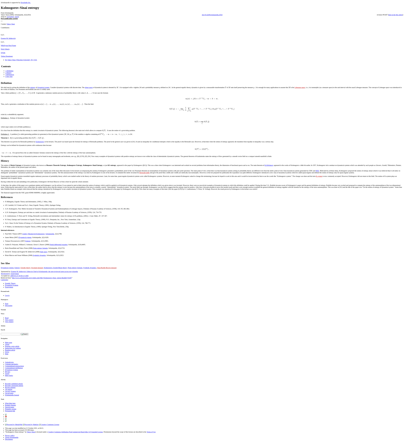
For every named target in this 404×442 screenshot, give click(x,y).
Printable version (10, 409)
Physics (7, 372)
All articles (8, 389)
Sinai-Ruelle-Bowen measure (107, 268)
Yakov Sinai (11, 24)
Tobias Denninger (7, 56)
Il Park (3, 53)
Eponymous (9, 287)
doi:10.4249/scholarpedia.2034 (212, 15)
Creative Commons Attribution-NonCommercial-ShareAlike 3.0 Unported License (75, 432)
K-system (319, 176)
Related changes (10, 405)
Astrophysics (9, 362)
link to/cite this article (396, 15)
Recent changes (10, 387)
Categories (4, 280)
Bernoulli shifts (144, 173)
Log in (7, 295)
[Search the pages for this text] (24, 334)
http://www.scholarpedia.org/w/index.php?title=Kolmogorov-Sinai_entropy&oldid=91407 (42, 278)
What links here (10, 403)
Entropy (28, 241)
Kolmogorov (40, 142)
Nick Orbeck (5, 49)
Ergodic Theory (10, 283)
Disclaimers (9, 439)
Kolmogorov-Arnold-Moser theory (55, 268)
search (17, 17)
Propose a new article (12, 346)
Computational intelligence (14, 368)
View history (9, 322)
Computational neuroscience (14, 366)
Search (3, 330)
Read (7, 318)
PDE (317, 171)
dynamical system (43, 87)
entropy (32, 87)
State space (43, 252)
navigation (10, 17)
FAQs (7, 352)
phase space (89, 87)
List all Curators (10, 391)
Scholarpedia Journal (12, 395)
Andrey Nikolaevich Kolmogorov (33, 234)
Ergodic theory (25, 268)
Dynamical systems (25, 237)
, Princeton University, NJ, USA (21, 60)
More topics (9, 375)
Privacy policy (10, 435)
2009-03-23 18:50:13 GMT (19, 276)
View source (9, 320)
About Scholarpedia (11, 437)
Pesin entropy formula (40, 248)
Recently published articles (14, 384)
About (7, 344)
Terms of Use (151, 432)
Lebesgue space (300, 87)
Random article (10, 350)
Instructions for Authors (13, 348)
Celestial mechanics (11, 364)
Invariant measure (37, 268)
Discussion (8, 305)
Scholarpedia (50, 234)
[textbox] (117, 87)
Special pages (9, 407)
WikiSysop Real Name (8, 45)
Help (6, 354)
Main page (8, 342)
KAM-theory (269, 165)
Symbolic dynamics (39, 255)
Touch (7, 373)
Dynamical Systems (11, 285)
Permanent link (10, 411)
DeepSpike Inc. (26, 2)
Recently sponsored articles (14, 385)
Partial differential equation (59, 244)
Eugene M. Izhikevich (8, 38)
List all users (9, 393)
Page (6, 304)
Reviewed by (5, 274)
